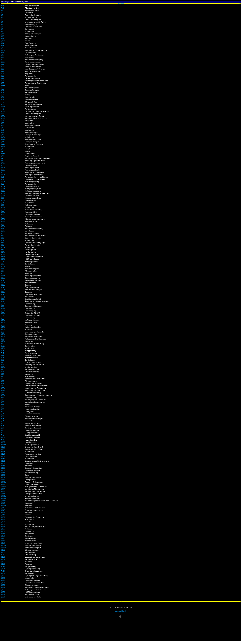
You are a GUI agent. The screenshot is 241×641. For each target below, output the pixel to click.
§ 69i (2, 301)
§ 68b (3, 278)
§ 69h (3, 299)
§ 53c (3, 191)
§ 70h (3, 337)
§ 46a (3, 154)
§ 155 (3, 529)
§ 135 (3, 468)
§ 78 (2, 376)
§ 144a (3, 496)
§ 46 (2, 151)
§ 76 (2, 372)
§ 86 (2, 402)
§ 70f (2, 332)
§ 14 (2, 43)
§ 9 (2, 29)
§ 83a (3, 395)
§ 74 (2, 365)
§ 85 (2, 400)
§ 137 (3, 473)
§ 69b (3, 285)
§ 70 (2, 318)
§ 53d (3, 193)
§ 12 (2, 36)
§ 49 (2, 161)
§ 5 (2, 20)
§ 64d (3, 259)
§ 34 (2, 97)
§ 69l (2, 306)
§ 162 (3, 552)
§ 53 (2, 184)
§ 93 (2, 419)
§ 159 (3, 541)
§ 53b (3, 189)
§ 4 (2, 17)
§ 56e (3, 221)
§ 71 (2, 355)
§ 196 (3, 592)
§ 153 (3, 524)
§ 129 (3, 454)
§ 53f (2, 198)
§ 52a (3, 182)
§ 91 (2, 414)
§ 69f (2, 294)
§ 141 (3, 484)
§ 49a (3, 163)
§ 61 (2, 240)
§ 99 (2, 433)
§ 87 (2, 405)
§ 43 (2, 135)
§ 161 (3, 550)
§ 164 (3, 559)
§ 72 (2, 360)
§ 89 (2, 409)
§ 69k (3, 304)
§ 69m (3, 308)
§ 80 (2, 381)
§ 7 (2, 24)
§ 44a (3, 144)
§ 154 (3, 526)
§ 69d (3, 290)
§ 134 (3, 466)
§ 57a (3, 231)
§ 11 (2, 34)
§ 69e (3, 292)
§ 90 (2, 412)
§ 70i (2, 339)
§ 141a (3, 487)
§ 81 (2, 383)
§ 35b (3, 111)
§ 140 (3, 480)
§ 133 (3, 463)
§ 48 (2, 158)
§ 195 (3, 590)
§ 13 (2, 39)
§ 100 (3, 437)
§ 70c (3, 325)
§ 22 (2, 67)
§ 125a (3, 445)
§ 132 (3, 461)
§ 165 (3, 562)
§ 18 (2, 55)
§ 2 (2, 13)
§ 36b (3, 118)
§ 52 (2, 179)
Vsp (2, 5)
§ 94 (2, 421)
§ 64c (3, 257)
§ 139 (3, 477)
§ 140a (3, 482)
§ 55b (3, 210)
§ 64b (3, 254)
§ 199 (3, 594)
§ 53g (3, 200)
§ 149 (3, 515)
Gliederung (121, 3)
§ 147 (3, 510)
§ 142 (3, 489)
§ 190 (3, 580)
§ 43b (3, 140)
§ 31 (2, 90)
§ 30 (2, 88)
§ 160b (3, 548)
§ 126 (3, 447)
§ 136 (3, 470)
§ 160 (3, 543)
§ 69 (2, 280)
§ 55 (2, 205)
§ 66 (2, 269)
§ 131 (3, 459)
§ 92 (2, 416)
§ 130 (3, 456)
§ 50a (3, 168)
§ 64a (3, 252)
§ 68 (2, 273)
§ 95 (2, 423)
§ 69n (3, 311)
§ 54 (2, 203)
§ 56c (3, 217)
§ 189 (3, 578)
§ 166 (3, 564)
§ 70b (3, 322)
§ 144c (3, 501)
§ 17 (2, 53)
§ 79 (2, 379)
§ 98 (2, 430)
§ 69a (3, 283)
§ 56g (3, 226)
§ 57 (2, 228)
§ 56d (3, 219)
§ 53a (3, 186)
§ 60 (2, 238)
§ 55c (3, 212)
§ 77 (2, 374)
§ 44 (2, 142)
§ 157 (3, 534)
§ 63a (3, 247)
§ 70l (2, 344)
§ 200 (3, 597)
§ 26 (2, 76)
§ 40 (2, 128)
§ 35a (3, 107)
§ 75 (2, 369)
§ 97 (2, 428)
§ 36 (2, 114)
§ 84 (2, 397)
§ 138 (3, 475)
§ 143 (3, 491)
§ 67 (2, 271)
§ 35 (2, 104)
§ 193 (3, 585)
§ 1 (2, 10)
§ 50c (3, 172)
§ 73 (2, 362)
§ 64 (2, 250)
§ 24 (2, 71)
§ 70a (3, 320)
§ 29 (2, 83)
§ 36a (3, 116)
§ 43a (3, 137)
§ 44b (3, 147)
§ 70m (3, 346)
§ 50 (2, 165)
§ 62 (2, 243)
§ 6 (2, 22)
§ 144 (3, 494)
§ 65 (2, 264)
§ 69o (3, 313)
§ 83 (2, 393)
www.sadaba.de (120, 611)
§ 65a (3, 266)
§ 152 (3, 522)
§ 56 (2, 214)
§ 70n (3, 348)
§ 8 (2, 27)
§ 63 (2, 245)
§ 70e (3, 329)
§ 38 (2, 123)
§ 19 (2, 57)
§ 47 (2, 156)
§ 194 (3, 587)
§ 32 (2, 92)
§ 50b (3, 170)
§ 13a (3, 41)
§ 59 (2, 236)
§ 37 (2, 121)
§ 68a (3, 276)
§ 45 (2, 149)
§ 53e (3, 196)
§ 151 (3, 519)
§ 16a (3, 50)
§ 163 (3, 557)
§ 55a (3, 207)
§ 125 (3, 442)
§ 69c (3, 287)
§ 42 (2, 132)
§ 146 (3, 508)
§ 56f (2, 224)
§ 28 (2, 81)
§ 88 (2, 407)
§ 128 (3, 452)
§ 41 (2, 130)
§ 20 (2, 60)
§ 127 (3, 449)
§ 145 (3, 503)
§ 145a (3, 505)
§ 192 (3, 583)
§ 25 (2, 74)
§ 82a (3, 388)
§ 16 (2, 48)
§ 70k (3, 341)
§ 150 (3, 517)
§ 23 (2, 69)
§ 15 (2, 46)
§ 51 (2, 177)
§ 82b (3, 390)
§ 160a (3, 545)
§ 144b (3, 498)
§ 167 (3, 569)
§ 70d (3, 327)
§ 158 (3, 536)
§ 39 (2, 125)
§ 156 (3, 531)
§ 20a (3, 62)
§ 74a (3, 367)
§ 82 (2, 386)
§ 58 (2, 233)
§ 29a (3, 85)
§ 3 (2, 15)
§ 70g (3, 334)
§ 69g (3, 297)
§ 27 (2, 78)
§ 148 (3, 512)
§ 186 (3, 576)
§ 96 (2, 426)
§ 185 (3, 573)
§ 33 (2, 95)
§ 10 (2, 31)
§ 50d (3, 175)
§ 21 (2, 64)
